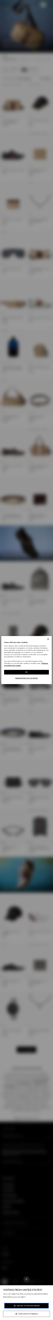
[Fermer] (48, 639)
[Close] (26, 1279)
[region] (26, 660)
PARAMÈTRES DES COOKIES (26, 678)
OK (26, 672)
